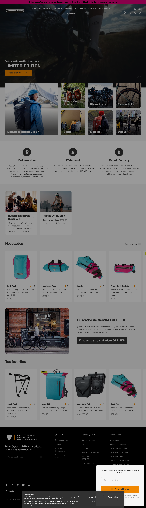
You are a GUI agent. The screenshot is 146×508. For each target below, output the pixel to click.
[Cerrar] (140, 470)
